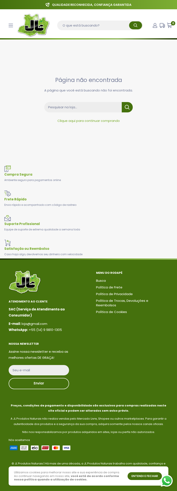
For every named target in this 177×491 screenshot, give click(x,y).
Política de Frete (109, 287)
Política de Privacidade (114, 294)
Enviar (39, 383)
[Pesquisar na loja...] (127, 107)
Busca (101, 280)
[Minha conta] (155, 25)
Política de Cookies (111, 312)
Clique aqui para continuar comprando (88, 120)
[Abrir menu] (11, 25)
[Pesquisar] (135, 25)
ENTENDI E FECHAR (144, 476)
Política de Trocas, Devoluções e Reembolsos (122, 302)
